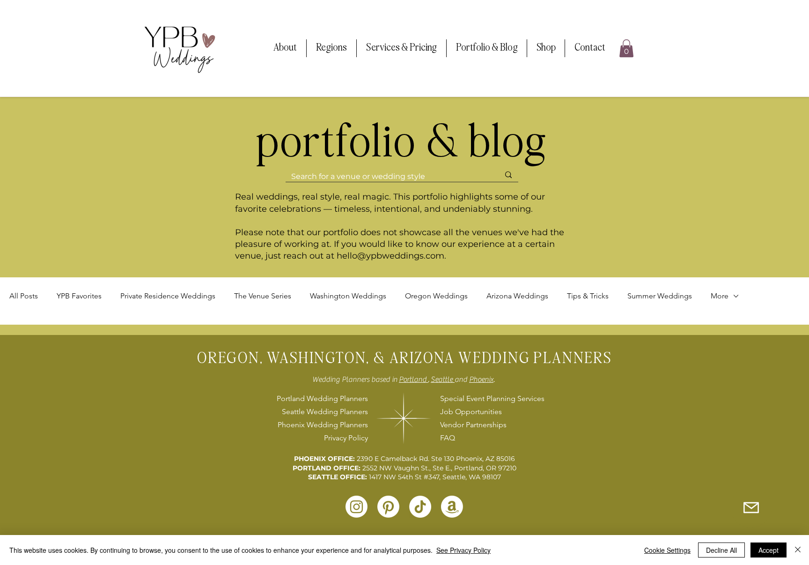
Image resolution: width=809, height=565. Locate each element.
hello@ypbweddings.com (390, 256)
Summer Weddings (659, 295)
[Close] (797, 550)
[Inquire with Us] (751, 507)
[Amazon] (452, 507)
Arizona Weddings (517, 295)
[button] (285, 48)
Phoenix (481, 379)
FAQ (447, 437)
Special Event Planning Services (491, 398)
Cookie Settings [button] (667, 550)
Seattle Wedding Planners (325, 411)
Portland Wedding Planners (322, 398)
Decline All (721, 550)
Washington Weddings (348, 295)
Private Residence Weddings (167, 295)
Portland (413, 379)
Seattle (443, 379)
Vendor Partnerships (473, 424)
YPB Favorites (79, 295)
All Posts (23, 295)
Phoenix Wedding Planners (323, 424)
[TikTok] (420, 507)
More (719, 295)
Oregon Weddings (436, 295)
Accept (768, 550)
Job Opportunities (471, 411)
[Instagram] (357, 507)
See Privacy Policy (463, 550)
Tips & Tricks (588, 295)
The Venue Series (262, 295)
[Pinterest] (388, 507)
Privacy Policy (346, 437)
